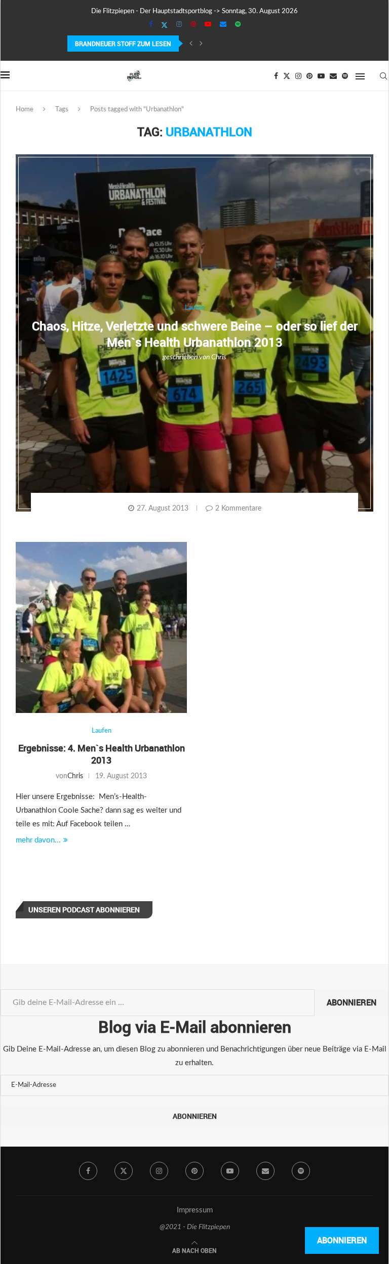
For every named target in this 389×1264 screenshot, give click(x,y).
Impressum (195, 1210)
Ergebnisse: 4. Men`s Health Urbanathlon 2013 (101, 754)
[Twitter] (164, 25)
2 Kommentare (238, 508)
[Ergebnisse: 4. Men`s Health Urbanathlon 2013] (101, 627)
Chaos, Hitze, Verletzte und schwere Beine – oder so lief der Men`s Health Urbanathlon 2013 (195, 333)
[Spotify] (238, 25)
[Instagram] (179, 25)
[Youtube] (208, 25)
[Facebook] (150, 25)
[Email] (223, 25)
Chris (218, 357)
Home (24, 109)
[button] (191, 43)
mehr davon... (38, 840)
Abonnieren (351, 1002)
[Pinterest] (193, 25)
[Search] (383, 76)
